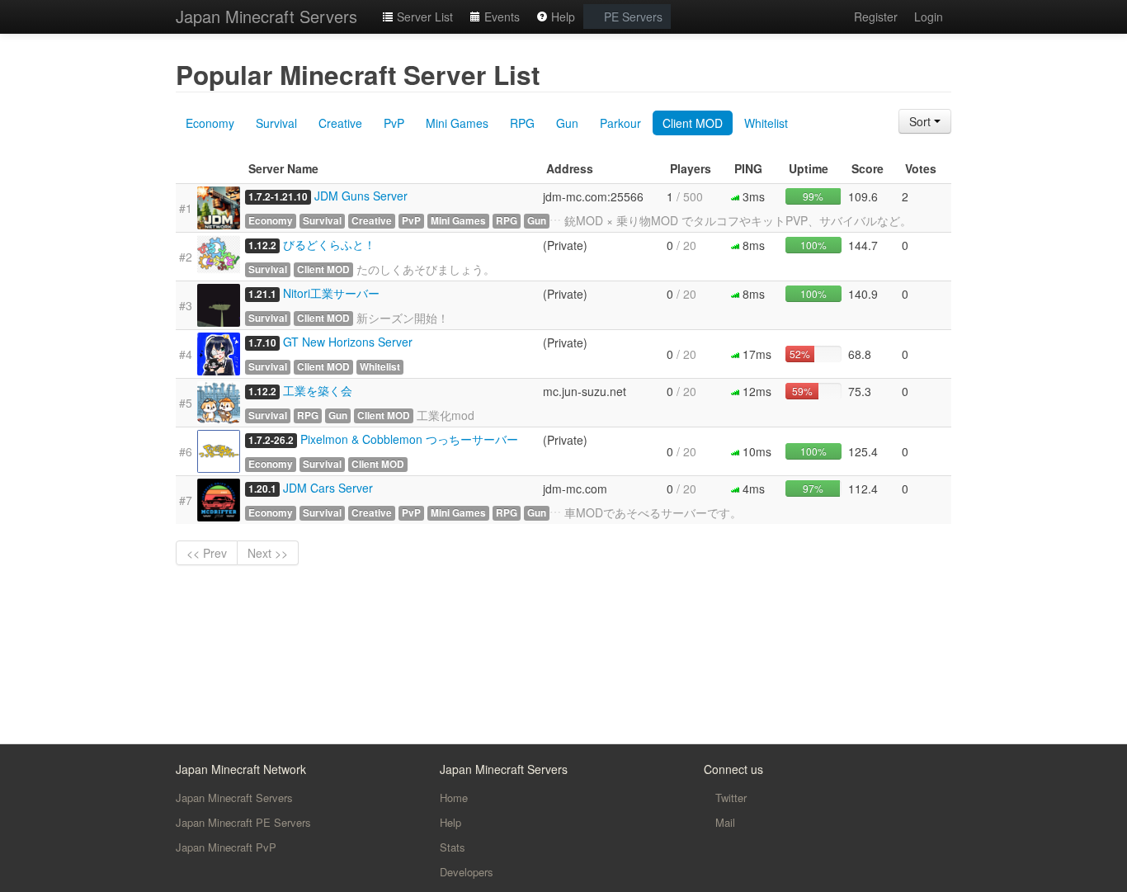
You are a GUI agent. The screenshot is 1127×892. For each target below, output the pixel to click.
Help (561, 16)
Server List (423, 16)
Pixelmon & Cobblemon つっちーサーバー (409, 439)
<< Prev (206, 553)
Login (928, 16)
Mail (723, 822)
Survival (276, 123)
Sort (921, 121)
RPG (522, 123)
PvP (394, 123)
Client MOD (693, 123)
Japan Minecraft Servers (266, 16)
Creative (340, 123)
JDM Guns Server (361, 195)
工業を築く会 (317, 390)
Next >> (268, 553)
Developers (466, 872)
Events (500, 16)
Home (454, 797)
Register (876, 16)
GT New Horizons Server (348, 341)
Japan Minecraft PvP (226, 847)
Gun (567, 123)
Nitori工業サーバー (331, 293)
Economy (210, 123)
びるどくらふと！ (329, 244)
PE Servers (632, 16)
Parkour (620, 123)
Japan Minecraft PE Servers (243, 822)
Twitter (729, 797)
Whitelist (766, 123)
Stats (452, 847)
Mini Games (457, 123)
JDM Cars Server (328, 487)
